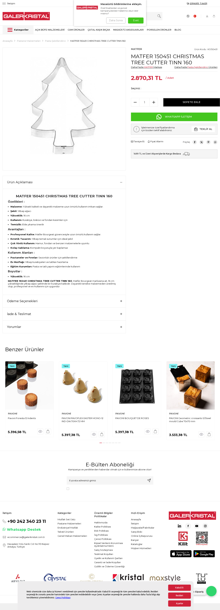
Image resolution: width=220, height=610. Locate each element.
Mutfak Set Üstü (66, 519)
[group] (64, 109)
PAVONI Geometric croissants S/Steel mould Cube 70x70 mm (190, 419)
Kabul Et (179, 588)
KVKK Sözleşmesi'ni (82, 488)
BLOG (177, 29)
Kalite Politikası (102, 526)
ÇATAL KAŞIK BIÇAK (99, 29)
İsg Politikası (101, 534)
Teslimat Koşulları (103, 554)
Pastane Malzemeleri (29, 40)
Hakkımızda (100, 522)
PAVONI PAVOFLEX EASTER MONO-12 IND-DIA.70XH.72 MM (82, 419)
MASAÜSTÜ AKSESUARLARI (128, 29)
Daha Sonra (116, 20)
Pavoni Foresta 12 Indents (22, 418)
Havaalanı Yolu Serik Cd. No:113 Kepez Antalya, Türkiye (28, 545)
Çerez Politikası (62, 598)
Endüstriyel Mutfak (68, 527)
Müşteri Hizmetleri (141, 548)
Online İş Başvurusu (141, 536)
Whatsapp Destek (24, 529)
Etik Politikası (101, 530)
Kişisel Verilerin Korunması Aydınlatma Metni (108, 544)
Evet (136, 20)
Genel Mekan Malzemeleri (72, 536)
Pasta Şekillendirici (55, 40)
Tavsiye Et (139, 141)
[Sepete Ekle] (48, 431)
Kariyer (135, 540)
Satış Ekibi (136, 531)
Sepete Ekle (191, 102)
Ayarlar (179, 603)
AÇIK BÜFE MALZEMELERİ (50, 29)
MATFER (136, 49)
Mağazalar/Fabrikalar (142, 527)
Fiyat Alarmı (156, 141)
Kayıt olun (149, 480)
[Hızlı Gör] (40, 431)
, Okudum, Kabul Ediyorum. (99, 488)
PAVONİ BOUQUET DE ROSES (132, 418)
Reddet (179, 595)
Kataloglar (136, 544)
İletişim (135, 523)
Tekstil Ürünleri (66, 531)
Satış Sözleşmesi (103, 550)
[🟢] (211, 591)
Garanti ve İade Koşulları (107, 562)
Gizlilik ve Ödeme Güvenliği (109, 566)
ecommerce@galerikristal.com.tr (26, 537)
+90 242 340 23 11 (26, 521)
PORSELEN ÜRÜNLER (159, 29)
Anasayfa (8, 40)
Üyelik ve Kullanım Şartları (108, 558)
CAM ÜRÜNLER (76, 29)
